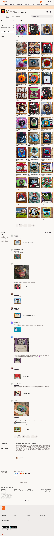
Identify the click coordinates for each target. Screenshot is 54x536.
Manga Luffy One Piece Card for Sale (20, 490)
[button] (47, 11)
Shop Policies (18, 16)
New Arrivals (12, 4)
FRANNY (15, 293)
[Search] (40, 2)
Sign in (45, 1)
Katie (18, 422)
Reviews (7, 16)
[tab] (7, 21)
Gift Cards (46, 4)
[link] (17, 225)
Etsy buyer (16, 235)
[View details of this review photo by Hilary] (21, 345)
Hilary (15, 336)
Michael (15, 308)
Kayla (15, 400)
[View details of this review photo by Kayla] (21, 409)
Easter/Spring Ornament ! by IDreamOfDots (6, 493)
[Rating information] (6, 12)
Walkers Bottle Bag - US (31, 490)
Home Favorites (19, 4)
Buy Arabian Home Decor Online (6, 490)
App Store (5, 527)
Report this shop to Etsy (5, 42)
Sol (14, 322)
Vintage (33, 4)
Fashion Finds (27, 4)
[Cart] (51, 2)
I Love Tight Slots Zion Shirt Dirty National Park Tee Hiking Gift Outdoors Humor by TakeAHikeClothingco (46, 492)
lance (15, 383)
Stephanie (16, 263)
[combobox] (22, 2)
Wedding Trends (39, 4)
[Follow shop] (50, 11)
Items (2, 16)
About (13, 16)
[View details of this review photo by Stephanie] (21, 272)
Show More (27, 500)
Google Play (13, 527)
